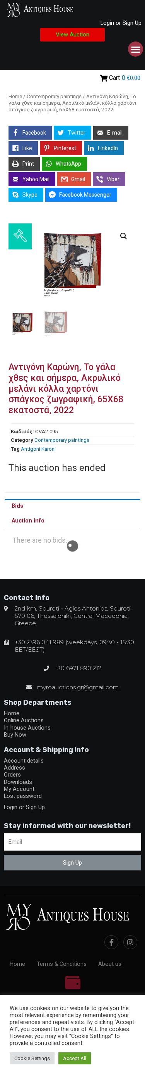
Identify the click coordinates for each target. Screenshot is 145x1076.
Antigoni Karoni (38, 449)
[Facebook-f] (111, 942)
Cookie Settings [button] (32, 1058)
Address (14, 767)
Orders (12, 774)
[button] (72, 35)
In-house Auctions (27, 727)
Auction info (28, 520)
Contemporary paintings (54, 96)
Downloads (18, 781)
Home (15, 96)
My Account (19, 788)
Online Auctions (24, 720)
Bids (17, 505)
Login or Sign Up (121, 22)
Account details (24, 760)
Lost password (23, 795)
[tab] (72, 506)
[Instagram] (130, 942)
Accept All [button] (74, 1058)
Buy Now (15, 734)
